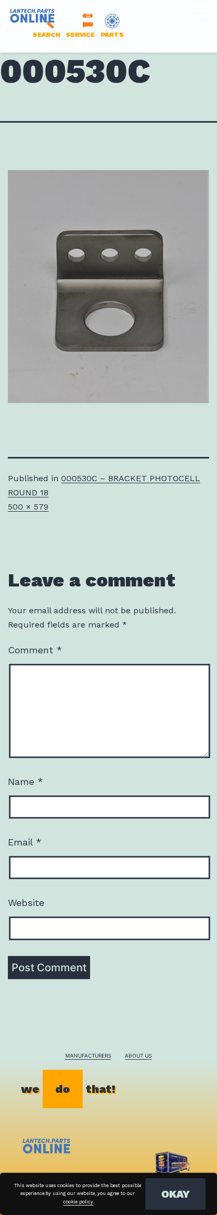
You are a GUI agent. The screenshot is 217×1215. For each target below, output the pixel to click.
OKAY (175, 1194)
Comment (35, 649)
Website (26, 902)
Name (25, 781)
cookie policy (78, 1201)
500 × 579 (28, 507)
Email (25, 842)
